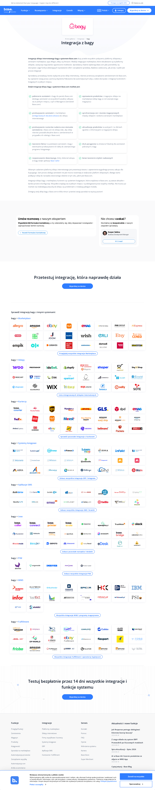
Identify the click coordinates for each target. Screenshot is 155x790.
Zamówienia (16, 733)
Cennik (69, 10)
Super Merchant (87, 759)
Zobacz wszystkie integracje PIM (77, 574)
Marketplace (24, 318)
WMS (20, 580)
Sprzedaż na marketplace (20, 750)
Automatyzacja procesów (20, 755)
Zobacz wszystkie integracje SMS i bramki (77, 510)
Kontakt (84, 729)
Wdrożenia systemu (88, 746)
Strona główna (70, 39)
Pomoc (83, 733)
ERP (43, 746)
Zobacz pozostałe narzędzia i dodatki (77, 552)
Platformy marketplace (50, 729)
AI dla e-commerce (18, 768)
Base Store (85, 755)
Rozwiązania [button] (40, 10)
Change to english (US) (119, 3)
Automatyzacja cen (18, 763)
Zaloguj (120, 10)
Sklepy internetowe (49, 733)
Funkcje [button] (24, 10)
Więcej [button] (80, 10)
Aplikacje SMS (25, 484)
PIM (20, 558)
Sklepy (21, 360)
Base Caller (55, 161)
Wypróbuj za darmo (138, 10)
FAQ (82, 737)
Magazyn (14, 737)
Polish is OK (138, 3)
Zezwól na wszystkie (136, 777)
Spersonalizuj (134, 784)
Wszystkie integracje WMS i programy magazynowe (77, 615)
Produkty (14, 742)
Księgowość (15, 746)
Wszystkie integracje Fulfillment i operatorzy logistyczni (77, 657)
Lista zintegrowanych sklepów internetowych (77, 395)
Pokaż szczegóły (36, 784)
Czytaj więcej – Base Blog (122, 766)
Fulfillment (23, 621)
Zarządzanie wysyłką (19, 759)
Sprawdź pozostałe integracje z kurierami (77, 437)
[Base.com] (10, 10)
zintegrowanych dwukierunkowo (46, 116)
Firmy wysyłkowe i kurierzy (52, 737)
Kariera (83, 750)
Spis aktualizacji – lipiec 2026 (124, 749)
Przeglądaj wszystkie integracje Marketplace (77, 353)
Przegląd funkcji (17, 729)
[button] (103, 10)
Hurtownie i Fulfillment (50, 755)
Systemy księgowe (27, 443)
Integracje (57, 10)
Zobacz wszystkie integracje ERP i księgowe (77, 478)
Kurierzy (22, 401)
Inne (20, 516)
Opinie (83, 742)
